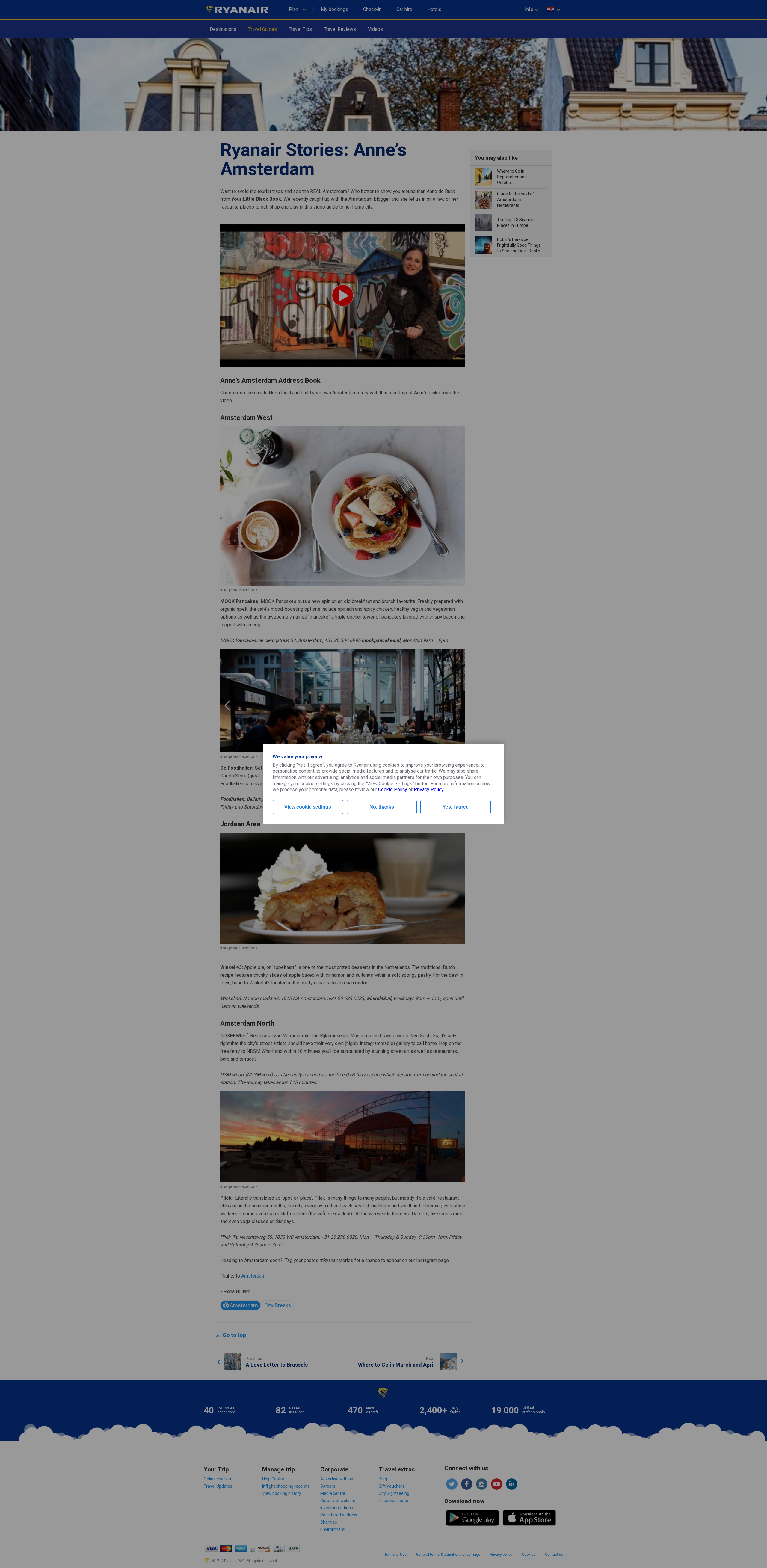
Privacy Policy (428, 789)
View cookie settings (307, 806)
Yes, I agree (456, 806)
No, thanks (381, 806)
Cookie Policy (392, 789)
